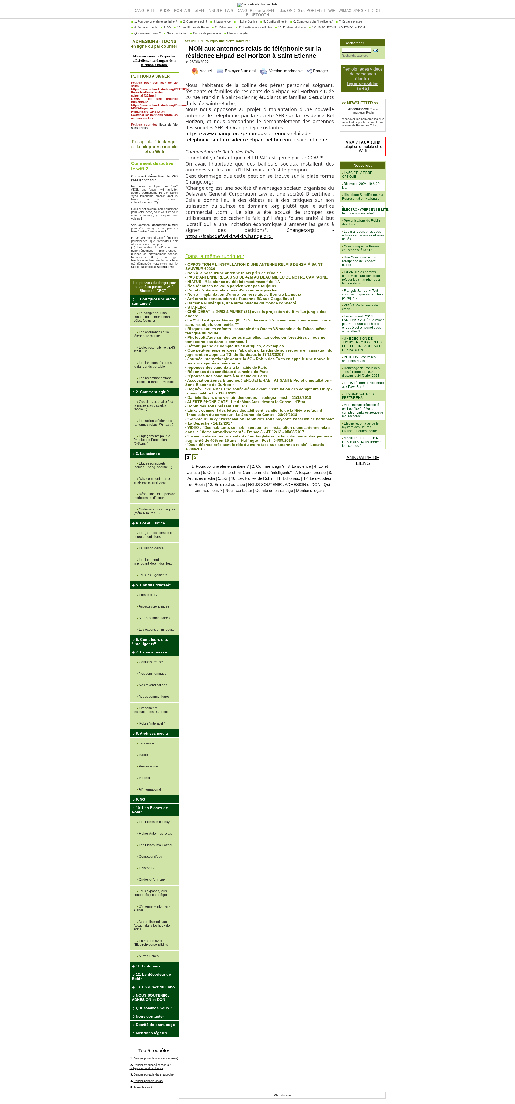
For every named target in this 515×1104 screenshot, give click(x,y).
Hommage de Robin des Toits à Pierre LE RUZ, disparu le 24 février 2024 (361, 372)
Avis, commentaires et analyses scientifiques (152, 480)
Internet (144, 778)
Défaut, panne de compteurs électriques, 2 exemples (235, 346)
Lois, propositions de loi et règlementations (154, 535)
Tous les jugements (152, 575)
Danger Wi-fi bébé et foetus (151, 1064)
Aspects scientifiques (153, 606)
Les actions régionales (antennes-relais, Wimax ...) (153, 422)
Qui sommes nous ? (147, 33)
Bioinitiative (165, 266)
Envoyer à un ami (240, 70)
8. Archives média (145, 27)
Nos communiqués (152, 673)
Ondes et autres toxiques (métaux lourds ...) (154, 511)
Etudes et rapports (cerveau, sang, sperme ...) (153, 465)
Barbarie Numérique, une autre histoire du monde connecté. (241, 303)
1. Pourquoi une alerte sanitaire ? (155, 21)
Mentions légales (237, 33)
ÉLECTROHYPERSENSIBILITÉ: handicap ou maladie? (365, 211)
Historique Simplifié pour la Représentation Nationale (362, 196)
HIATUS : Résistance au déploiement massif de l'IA (233, 281)
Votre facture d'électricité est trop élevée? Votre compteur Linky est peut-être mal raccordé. (362, 410)
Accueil (190, 41)
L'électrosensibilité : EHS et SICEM (154, 349)
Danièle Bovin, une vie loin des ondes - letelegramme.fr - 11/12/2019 (248, 397)
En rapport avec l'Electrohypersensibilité (151, 942)
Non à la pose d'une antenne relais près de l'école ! (233, 273)
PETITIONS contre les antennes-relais (359, 359)
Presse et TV (147, 595)
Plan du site (282, 1095)
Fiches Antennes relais (155, 833)
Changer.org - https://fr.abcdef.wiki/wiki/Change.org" (259, 233)
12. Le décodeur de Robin (255, 27)
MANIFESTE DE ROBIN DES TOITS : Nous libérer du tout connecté (363, 442)
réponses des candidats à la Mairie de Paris (226, 376)
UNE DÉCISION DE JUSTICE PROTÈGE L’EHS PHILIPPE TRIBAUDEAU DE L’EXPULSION (363, 344)
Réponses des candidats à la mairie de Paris (227, 372)
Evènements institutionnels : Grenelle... (152, 710)
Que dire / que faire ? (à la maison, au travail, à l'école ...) (153, 405)
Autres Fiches (148, 956)
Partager (320, 70)
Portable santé (143, 1087)
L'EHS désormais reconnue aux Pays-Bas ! (363, 385)
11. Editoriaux (223, 27)
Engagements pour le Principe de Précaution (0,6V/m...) (152, 439)
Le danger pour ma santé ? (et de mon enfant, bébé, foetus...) (152, 317)
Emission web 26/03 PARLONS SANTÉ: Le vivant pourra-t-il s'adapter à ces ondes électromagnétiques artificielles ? (363, 324)
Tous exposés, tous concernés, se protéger (150, 893)
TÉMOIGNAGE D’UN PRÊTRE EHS (358, 396)
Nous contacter (176, 33)
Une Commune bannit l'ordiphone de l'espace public (359, 261)
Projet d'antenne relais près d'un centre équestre (231, 290)
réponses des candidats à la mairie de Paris (226, 367)
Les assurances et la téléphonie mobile (151, 334)
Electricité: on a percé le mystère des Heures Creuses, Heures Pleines (360, 427)
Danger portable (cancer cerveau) (156, 1058)
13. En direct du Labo (291, 27)
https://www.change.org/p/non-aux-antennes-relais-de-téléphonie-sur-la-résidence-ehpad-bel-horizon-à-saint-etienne (256, 136)
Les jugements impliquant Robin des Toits (153, 561)
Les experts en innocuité (156, 629)
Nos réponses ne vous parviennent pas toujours (231, 286)
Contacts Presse (150, 662)
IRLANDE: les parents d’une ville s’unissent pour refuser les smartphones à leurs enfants (361, 277)
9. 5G (167, 27)
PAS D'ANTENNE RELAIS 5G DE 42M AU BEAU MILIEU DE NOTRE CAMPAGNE (257, 277)
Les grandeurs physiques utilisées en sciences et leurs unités (363, 235)
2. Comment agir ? (194, 21)
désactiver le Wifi (165, 224)
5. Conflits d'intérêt (275, 21)
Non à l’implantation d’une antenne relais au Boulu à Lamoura (243, 294)
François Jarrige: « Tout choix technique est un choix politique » (362, 294)
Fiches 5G (146, 868)
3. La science (221, 21)
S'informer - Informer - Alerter (152, 908)
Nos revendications (152, 685)
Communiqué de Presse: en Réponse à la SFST (361, 248)
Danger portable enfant (148, 1081)
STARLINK (196, 307)
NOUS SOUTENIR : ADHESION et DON (338, 27)
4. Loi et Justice (246, 21)
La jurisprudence (151, 548)
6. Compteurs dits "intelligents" (313, 21)
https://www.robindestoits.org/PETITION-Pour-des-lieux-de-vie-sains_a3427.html (160, 92)
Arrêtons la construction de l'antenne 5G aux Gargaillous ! (240, 299)
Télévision (146, 743)
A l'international (149, 789)
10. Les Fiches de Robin (192, 27)
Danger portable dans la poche (154, 1074)
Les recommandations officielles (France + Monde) (154, 380)
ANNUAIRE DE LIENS (362, 460)
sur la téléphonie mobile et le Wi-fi (363, 146)
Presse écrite (148, 766)
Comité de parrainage (206, 33)
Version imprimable (285, 70)
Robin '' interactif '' (151, 723)
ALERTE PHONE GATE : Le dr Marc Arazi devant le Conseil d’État (245, 402)
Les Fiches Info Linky (154, 822)
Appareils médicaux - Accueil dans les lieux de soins (152, 925)
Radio (143, 755)
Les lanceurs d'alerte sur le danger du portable (154, 364)
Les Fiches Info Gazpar (155, 845)
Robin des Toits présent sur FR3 (216, 406)
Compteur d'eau (150, 856)
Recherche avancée (355, 55)
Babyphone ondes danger (146, 1068)
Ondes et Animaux (151, 880)
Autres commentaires (154, 618)
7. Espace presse (350, 21)
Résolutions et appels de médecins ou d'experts (154, 496)
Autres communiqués (154, 697)
